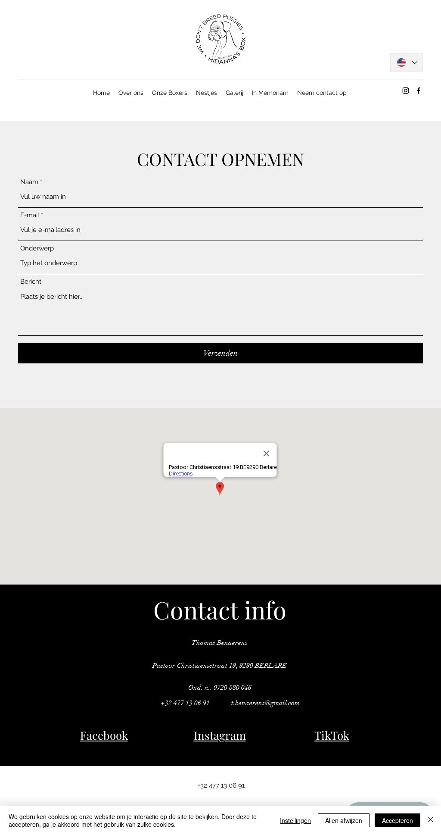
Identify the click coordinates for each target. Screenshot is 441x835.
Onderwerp (37, 248)
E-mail (29, 215)
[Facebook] (418, 90)
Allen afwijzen (343, 820)
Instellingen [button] (295, 820)
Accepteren (397, 820)
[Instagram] (405, 90)
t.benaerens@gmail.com (265, 703)
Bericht (30, 281)
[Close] (430, 820)
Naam (29, 182)
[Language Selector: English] (406, 62)
